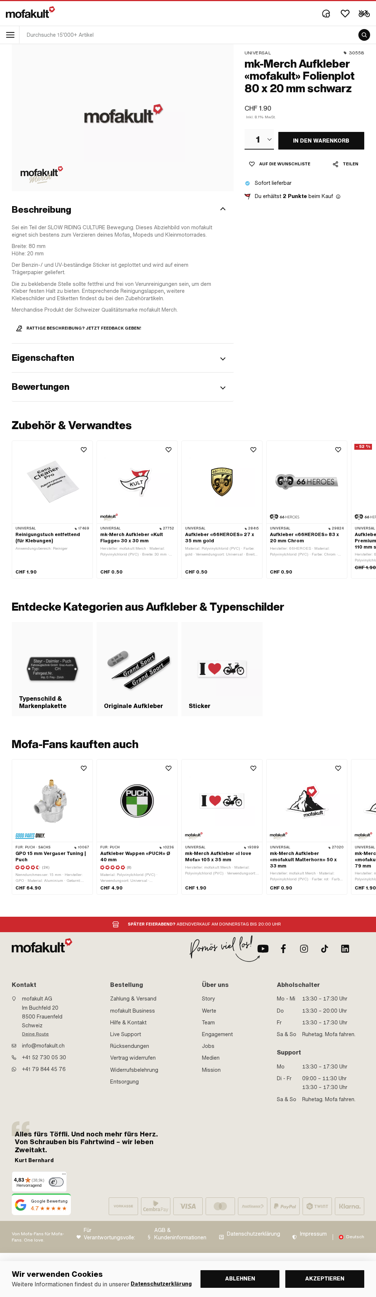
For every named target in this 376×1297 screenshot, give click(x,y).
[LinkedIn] (345, 948)
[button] (123, 209)
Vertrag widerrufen (133, 1057)
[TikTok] (324, 948)
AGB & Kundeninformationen (180, 1234)
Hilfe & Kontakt (128, 1022)
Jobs (208, 1046)
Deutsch (355, 1237)
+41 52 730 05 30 (44, 1057)
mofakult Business (132, 1010)
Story (208, 998)
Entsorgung (124, 1081)
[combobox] (259, 139)
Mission (211, 1070)
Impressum (313, 1233)
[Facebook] (283, 948)
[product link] (52, 510)
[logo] (30, 12)
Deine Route (35, 1034)
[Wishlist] (345, 13)
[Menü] (63, 1175)
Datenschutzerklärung (253, 1233)
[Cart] (364, 13)
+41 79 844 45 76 (44, 1069)
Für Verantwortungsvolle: (109, 1234)
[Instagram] (304, 948)
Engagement (217, 1034)
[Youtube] (263, 948)
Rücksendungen (129, 1046)
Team (208, 1022)
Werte (209, 1010)
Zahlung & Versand (133, 998)
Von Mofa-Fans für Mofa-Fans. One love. (38, 1237)
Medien (211, 1057)
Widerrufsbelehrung (134, 1070)
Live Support (125, 1034)
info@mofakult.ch (43, 1045)
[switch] (56, 1182)
